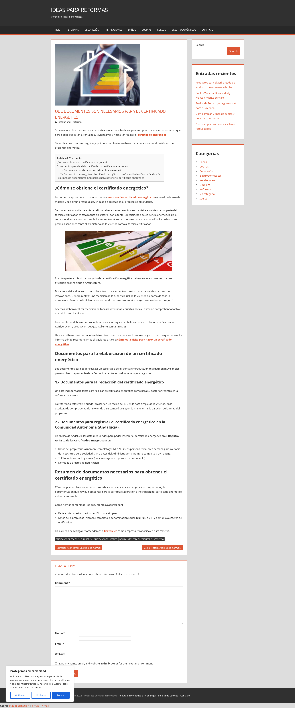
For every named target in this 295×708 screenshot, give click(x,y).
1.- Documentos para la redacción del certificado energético (91, 170)
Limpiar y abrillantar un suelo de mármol (79, 548)
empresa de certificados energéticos (131, 197)
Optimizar (20, 695)
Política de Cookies (168, 695)
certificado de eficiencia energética (74, 539)
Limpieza (204, 185)
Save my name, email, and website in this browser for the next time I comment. (106, 663)
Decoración (92, 30)
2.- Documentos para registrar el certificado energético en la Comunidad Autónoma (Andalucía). (110, 174)
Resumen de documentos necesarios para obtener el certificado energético (100, 177)
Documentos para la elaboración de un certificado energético (92, 166)
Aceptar (61, 695)
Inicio (57, 30)
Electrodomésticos (184, 30)
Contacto (208, 30)
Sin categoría (207, 194)
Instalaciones (113, 30)
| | (24, 705)
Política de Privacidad (130, 695)
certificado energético (105, 539)
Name (60, 633)
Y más (35, 705)
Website (60, 654)
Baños (132, 30)
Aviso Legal (150, 695)
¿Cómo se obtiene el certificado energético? (82, 162)
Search (200, 45)
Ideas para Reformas (79, 10)
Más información (19, 705)
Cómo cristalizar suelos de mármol (162, 548)
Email (59, 643)
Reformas (73, 30)
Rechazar (41, 695)
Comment (62, 583)
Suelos (161, 30)
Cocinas (146, 30)
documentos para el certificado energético (141, 539)
